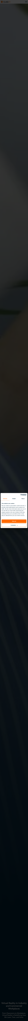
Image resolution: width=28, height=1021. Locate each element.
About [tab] (22, 498)
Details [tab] (14, 498)
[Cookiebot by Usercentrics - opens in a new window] (20, 495)
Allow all (14, 521)
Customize (13, 525)
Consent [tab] (5, 498)
